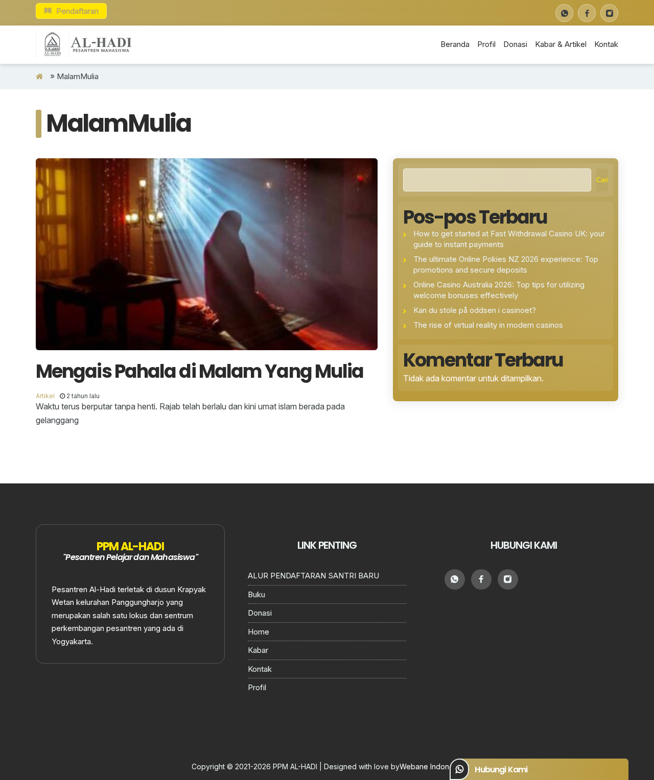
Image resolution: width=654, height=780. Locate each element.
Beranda (455, 44)
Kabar (258, 650)
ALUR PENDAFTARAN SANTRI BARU (313, 575)
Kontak (606, 44)
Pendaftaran (76, 11)
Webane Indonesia (431, 766)
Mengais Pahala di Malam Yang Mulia (199, 371)
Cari (602, 180)
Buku (256, 594)
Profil (486, 44)
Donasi (515, 44)
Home (258, 632)
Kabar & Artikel (561, 44)
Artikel (45, 396)
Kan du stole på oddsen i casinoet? (474, 310)
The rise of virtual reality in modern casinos (488, 325)
